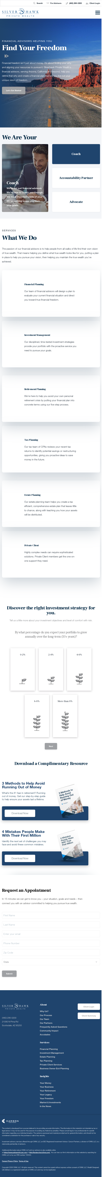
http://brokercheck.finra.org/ (39, 1152)
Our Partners (46, 1023)
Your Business (47, 1087)
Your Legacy (46, 1094)
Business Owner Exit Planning (54, 1068)
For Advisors (55, 3)
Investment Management (52, 1053)
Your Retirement (48, 1090)
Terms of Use (23, 1161)
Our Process (46, 1015)
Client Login (95, 3)
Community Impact (49, 1030)
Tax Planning (46, 1061)
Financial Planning (49, 1049)
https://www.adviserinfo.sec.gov (15, 1152)
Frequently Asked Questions (53, 1027)
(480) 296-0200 (75, 3)
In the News (45, 1106)
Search (40, 3)
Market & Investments (50, 1102)
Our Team (44, 1019)
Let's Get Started (13, 90)
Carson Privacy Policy (10, 1161)
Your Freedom (47, 1098)
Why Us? (44, 1011)
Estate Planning (47, 1057)
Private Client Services (51, 1064)
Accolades (45, 1034)
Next (51, 746)
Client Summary (89, 1016)
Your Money (45, 1083)
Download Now (20, 813)
